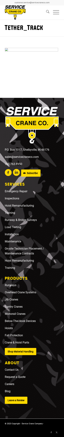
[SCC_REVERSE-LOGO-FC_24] (32, 126)
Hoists (9, 328)
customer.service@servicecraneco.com (32, 2)
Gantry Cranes (14, 306)
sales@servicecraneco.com (22, 157)
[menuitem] (45, 12)
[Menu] (54, 12)
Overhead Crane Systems (20, 292)
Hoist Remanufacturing (19, 205)
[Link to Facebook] (51, 432)
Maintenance (13, 241)
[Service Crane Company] (26, 12)
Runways (10, 285)
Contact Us (11, 369)
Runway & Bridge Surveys (21, 220)
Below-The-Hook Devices (20, 321)
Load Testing (13, 227)
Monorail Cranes (15, 314)
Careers (9, 384)
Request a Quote (15, 377)
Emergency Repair (16, 191)
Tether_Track (24, 27)
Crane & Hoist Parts (17, 342)
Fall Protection (14, 335)
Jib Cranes (11, 299)
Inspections (12, 198)
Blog (7, 391)
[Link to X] (56, 432)
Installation (12, 234)
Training (10, 212)
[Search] (45, 12)
